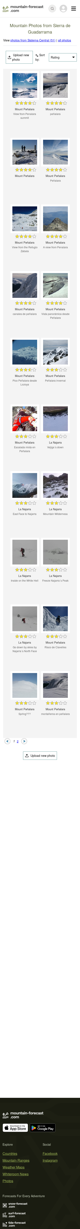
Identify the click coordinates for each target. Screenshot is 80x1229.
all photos (64, 40)
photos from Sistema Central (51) (32, 40)
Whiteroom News (16, 1174)
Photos (8, 1180)
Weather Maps (14, 1167)
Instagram (50, 1160)
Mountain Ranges (16, 1160)
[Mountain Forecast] (23, 8)
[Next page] (24, 741)
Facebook (50, 1153)
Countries (10, 1153)
